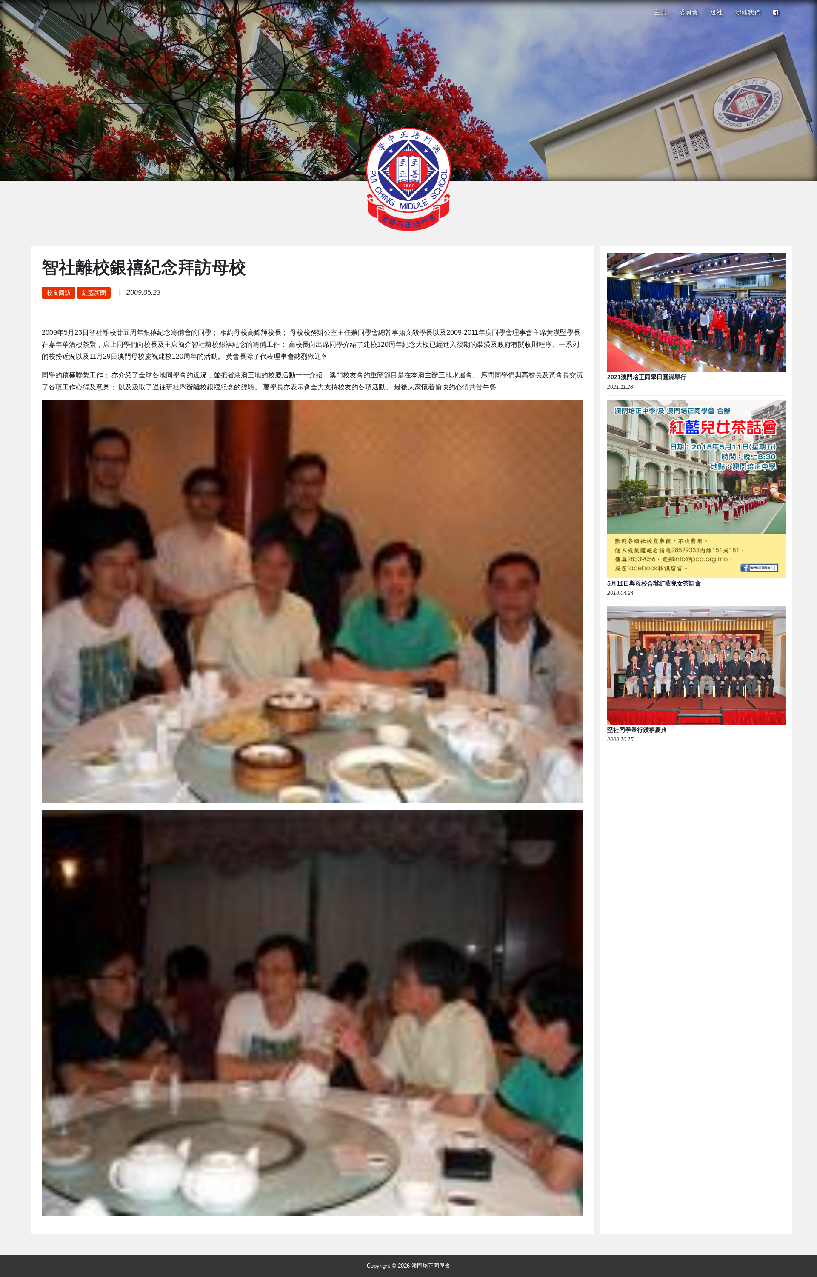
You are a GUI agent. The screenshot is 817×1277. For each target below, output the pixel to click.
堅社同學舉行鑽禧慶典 (637, 729)
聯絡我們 (748, 12)
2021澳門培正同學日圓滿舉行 (646, 377)
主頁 (660, 12)
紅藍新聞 (94, 292)
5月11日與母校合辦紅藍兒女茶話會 (654, 583)
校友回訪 (59, 292)
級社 (716, 12)
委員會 (688, 12)
